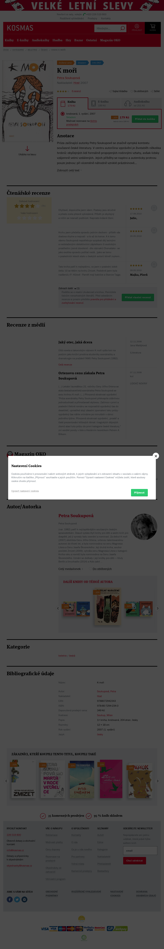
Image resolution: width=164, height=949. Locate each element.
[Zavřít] (156, 456)
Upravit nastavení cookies (25, 491)
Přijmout (139, 492)
